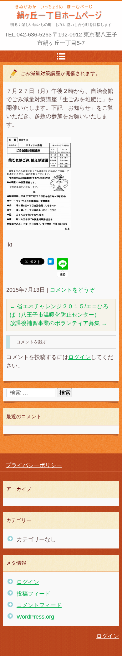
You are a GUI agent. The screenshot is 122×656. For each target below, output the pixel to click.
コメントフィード (39, 605)
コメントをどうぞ (72, 290)
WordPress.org (35, 617)
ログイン (79, 357)
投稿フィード (33, 594)
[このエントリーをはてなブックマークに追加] (51, 263)
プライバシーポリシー (34, 465)
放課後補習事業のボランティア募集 (58, 323)
